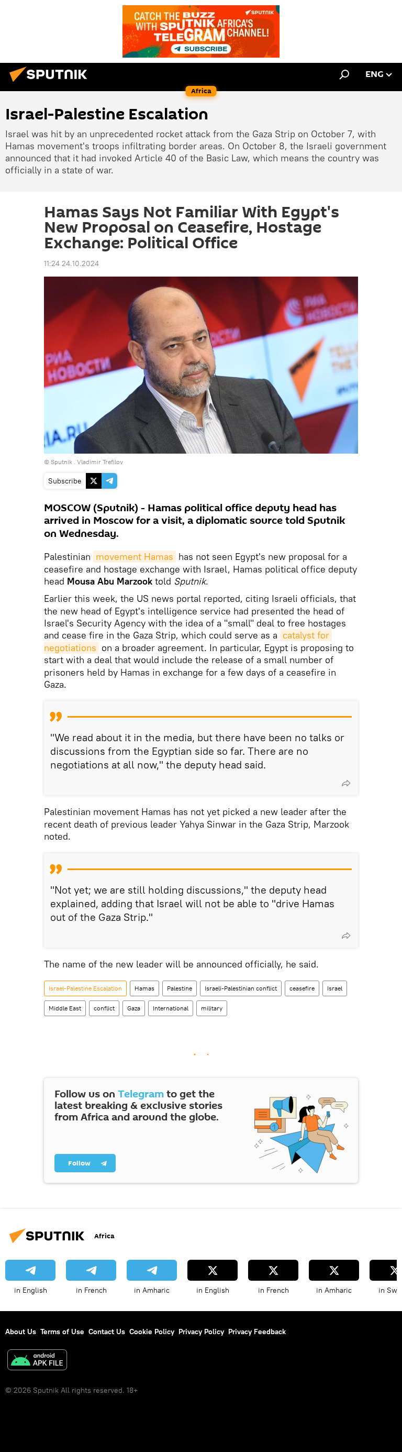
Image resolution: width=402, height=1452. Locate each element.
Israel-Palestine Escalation (85, 988)
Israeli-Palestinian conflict (241, 988)
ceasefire (302, 988)
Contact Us (106, 1331)
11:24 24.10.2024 (71, 263)
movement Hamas (134, 557)
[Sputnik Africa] (51, 83)
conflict (104, 1008)
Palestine (179, 988)
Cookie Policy (151, 1331)
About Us (20, 1331)
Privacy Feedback (257, 1331)
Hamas (144, 988)
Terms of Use (62, 1331)
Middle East (65, 1008)
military (211, 1008)
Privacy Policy (201, 1331)
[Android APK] (37, 1361)
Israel (334, 988)
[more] (346, 783)
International (170, 1008)
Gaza (133, 1008)
